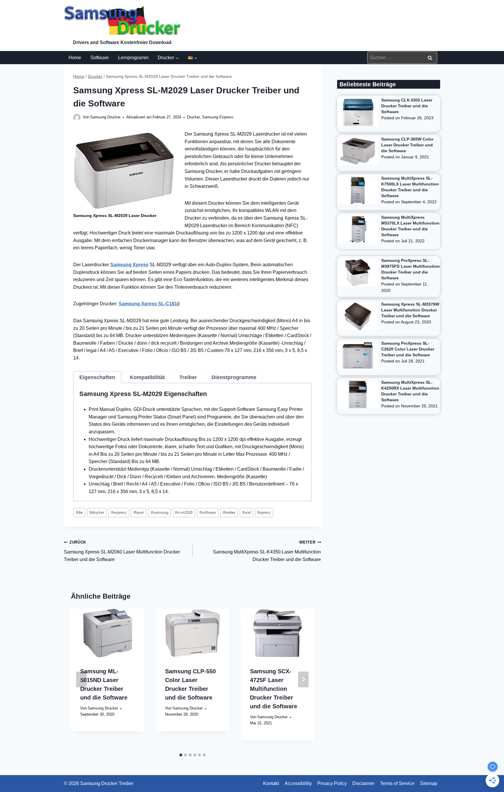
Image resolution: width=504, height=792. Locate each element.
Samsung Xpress (129, 264)
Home (75, 57)
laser (139, 512)
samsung (159, 512)
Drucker (193, 117)
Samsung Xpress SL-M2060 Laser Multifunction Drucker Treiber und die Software (122, 551)
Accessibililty (298, 783)
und (246, 512)
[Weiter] (303, 679)
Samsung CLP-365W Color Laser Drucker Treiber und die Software (407, 145)
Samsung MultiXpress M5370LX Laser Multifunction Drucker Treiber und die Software (410, 226)
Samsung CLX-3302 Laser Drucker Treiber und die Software (406, 106)
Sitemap (428, 783)
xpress (264, 512)
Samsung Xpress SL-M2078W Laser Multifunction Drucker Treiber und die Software (410, 310)
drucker (97, 512)
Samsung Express (217, 117)
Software (99, 57)
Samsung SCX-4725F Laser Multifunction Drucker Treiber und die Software (273, 688)
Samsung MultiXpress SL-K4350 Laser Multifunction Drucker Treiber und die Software (267, 551)
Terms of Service (397, 783)
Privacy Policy (332, 783)
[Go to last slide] (81, 679)
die (79, 512)
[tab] (97, 377)
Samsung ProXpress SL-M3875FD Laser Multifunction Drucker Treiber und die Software (410, 269)
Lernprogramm (133, 57)
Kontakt (271, 783)
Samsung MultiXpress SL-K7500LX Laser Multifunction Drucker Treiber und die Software (410, 187)
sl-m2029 (183, 512)
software (208, 512)
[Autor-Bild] (76, 117)
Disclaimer (363, 783)
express (119, 512)
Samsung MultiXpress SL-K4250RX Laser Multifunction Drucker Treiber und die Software (410, 391)
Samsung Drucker (105, 117)
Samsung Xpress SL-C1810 (149, 303)
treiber (229, 512)
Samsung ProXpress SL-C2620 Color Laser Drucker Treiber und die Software (407, 349)
